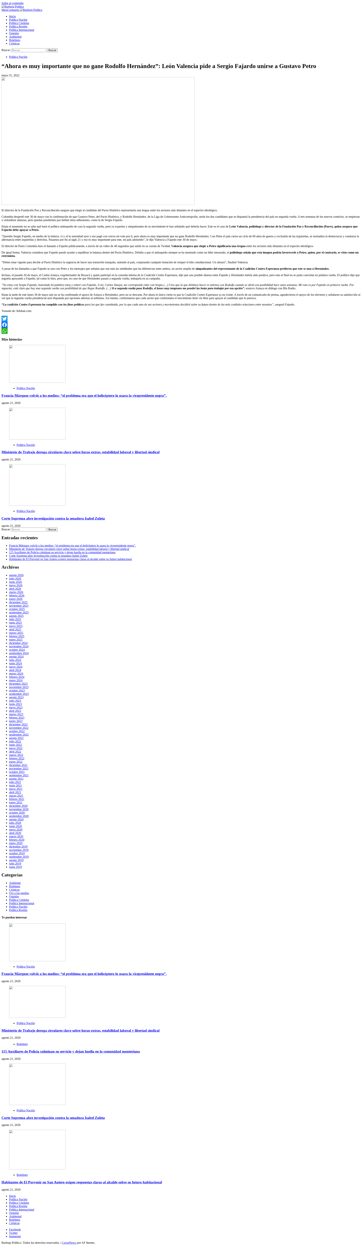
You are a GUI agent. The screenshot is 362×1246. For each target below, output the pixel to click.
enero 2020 (15, 843)
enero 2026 (15, 598)
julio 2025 (15, 619)
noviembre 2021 (18, 768)
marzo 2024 (16, 673)
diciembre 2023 (18, 683)
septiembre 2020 (19, 816)
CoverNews (69, 1242)
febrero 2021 (16, 799)
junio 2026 (15, 582)
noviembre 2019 (18, 850)
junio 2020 (15, 826)
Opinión (14, 33)
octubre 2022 (17, 731)
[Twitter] (181, 319)
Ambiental (15, 36)
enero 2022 (15, 761)
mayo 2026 (15, 585)
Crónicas (14, 43)
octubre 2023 (17, 690)
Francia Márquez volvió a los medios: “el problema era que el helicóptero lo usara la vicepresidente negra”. (84, 395)
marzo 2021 (16, 795)
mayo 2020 (15, 829)
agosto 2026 (16, 575)
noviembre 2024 (18, 646)
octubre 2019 (17, 853)
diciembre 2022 (18, 724)
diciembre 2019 (18, 846)
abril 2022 (15, 751)
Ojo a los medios (19, 893)
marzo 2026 (16, 592)
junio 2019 (15, 866)
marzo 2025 (16, 632)
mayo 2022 (15, 748)
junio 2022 (15, 744)
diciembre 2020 (18, 805)
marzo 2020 (16, 836)
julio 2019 (15, 863)
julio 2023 (15, 700)
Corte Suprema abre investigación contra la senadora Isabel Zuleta (53, 518)
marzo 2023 (16, 714)
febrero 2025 (16, 636)
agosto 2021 (16, 778)
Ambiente (15, 883)
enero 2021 (15, 802)
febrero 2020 (16, 839)
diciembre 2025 (18, 602)
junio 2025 (15, 622)
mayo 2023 (15, 707)
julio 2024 (15, 660)
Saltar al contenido (13, 3)
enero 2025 (15, 639)
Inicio (12, 16)
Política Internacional (21, 29)
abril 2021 (15, 792)
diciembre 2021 (18, 765)
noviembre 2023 (18, 687)
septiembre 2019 (19, 856)
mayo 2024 (15, 666)
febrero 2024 (16, 677)
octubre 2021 (17, 771)
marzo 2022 (16, 755)
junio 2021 (15, 785)
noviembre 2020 (18, 809)
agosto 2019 (16, 860)
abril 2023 (15, 710)
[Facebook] (181, 325)
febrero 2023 (16, 717)
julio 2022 (15, 741)
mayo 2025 (15, 626)
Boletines (14, 40)
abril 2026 (15, 588)
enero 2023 (15, 721)
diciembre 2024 (18, 643)
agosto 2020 (16, 819)
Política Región (18, 26)
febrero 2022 (16, 758)
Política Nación (18, 19)
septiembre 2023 (19, 693)
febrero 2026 (16, 595)
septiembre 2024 (19, 653)
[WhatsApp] (181, 331)
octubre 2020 (17, 812)
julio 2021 (15, 782)
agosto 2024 (16, 656)
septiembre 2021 (19, 775)
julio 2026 (15, 578)
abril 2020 (15, 833)
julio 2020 (15, 822)
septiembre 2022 (19, 734)
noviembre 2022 (18, 727)
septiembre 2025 (19, 612)
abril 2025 (15, 629)
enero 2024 (15, 680)
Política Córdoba (19, 23)
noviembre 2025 (18, 605)
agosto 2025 (16, 615)
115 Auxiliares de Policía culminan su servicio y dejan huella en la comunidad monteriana (62, 552)
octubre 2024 (17, 649)
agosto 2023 (16, 697)
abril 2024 (15, 670)
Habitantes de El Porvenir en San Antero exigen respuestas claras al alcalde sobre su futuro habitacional (70, 559)
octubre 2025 (17, 609)
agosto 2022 (16, 738)
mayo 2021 (15, 788)
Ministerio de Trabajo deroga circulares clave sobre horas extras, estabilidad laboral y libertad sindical (81, 452)
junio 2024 (15, 663)
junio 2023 (15, 704)
